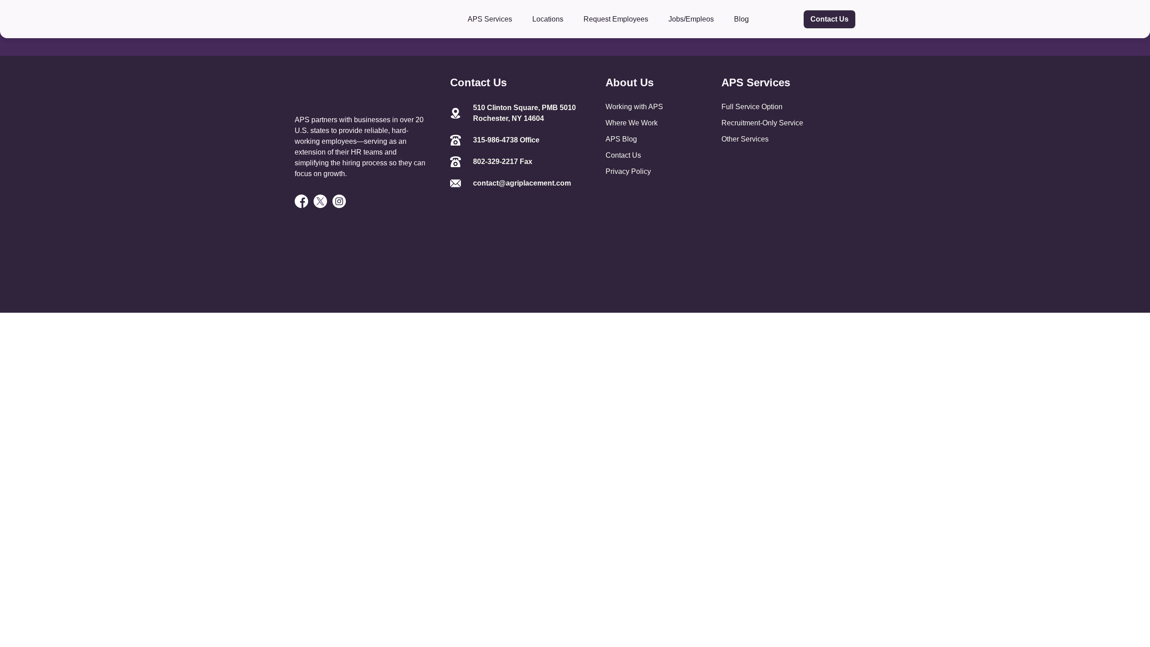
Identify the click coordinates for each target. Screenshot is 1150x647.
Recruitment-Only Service (762, 123)
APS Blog (621, 139)
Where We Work (632, 123)
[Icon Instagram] (339, 201)
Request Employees (616, 19)
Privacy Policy (628, 171)
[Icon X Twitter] (320, 201)
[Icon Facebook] (301, 201)
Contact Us (829, 19)
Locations (547, 19)
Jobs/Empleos (691, 19)
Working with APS (634, 107)
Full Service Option (752, 107)
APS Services (490, 19)
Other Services (745, 139)
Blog (741, 19)
